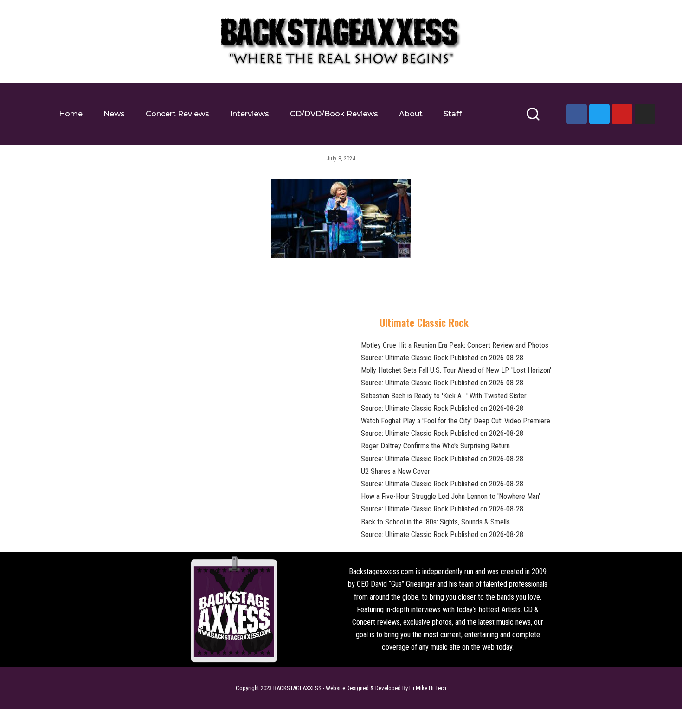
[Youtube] (622, 114)
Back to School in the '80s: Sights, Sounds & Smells (435, 521)
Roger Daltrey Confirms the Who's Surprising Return (435, 445)
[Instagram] (645, 114)
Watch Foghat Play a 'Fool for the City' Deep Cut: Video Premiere (455, 420)
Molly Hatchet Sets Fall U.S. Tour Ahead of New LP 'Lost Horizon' (456, 370)
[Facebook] (576, 114)
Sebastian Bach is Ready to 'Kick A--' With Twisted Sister (444, 395)
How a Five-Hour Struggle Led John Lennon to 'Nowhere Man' (450, 496)
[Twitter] (599, 114)
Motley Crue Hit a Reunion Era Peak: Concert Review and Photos (454, 345)
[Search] (532, 118)
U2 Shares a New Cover (395, 471)
